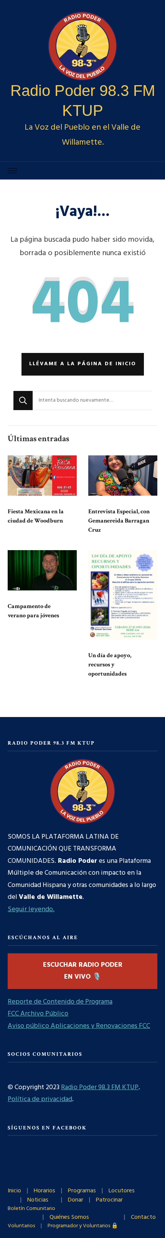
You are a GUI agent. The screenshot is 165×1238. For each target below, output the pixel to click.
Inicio (14, 1190)
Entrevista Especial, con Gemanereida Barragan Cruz (119, 521)
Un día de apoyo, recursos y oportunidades (109, 664)
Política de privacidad (40, 1099)
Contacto (143, 1217)
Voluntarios (21, 1226)
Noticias (37, 1200)
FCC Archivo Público (38, 1013)
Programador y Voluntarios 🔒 (83, 1226)
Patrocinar (109, 1200)
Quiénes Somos (69, 1217)
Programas (82, 1190)
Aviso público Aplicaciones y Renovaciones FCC (79, 1026)
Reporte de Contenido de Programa (60, 1001)
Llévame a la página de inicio (82, 363)
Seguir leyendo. (31, 909)
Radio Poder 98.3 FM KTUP (100, 1087)
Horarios (44, 1190)
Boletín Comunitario (31, 1209)
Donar (75, 1200)
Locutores (122, 1190)
